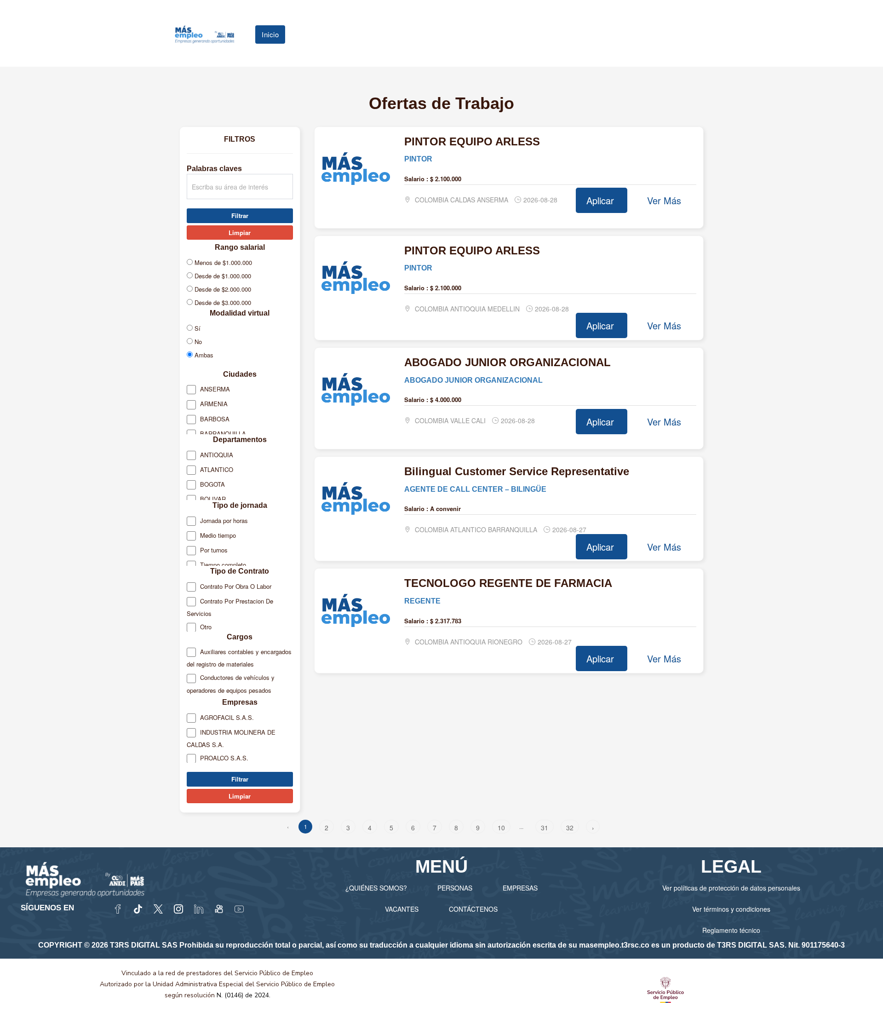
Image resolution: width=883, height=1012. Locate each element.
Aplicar (601, 200)
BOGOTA (211, 484)
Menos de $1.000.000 (222, 262)
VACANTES (402, 909)
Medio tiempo (217, 535)
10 (501, 827)
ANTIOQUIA (215, 454)
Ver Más (664, 200)
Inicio (270, 34)
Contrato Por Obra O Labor (234, 586)
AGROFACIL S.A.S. (226, 717)
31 (544, 827)
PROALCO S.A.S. (223, 757)
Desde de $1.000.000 (222, 275)
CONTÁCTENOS (473, 909)
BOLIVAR (212, 498)
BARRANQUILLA (222, 433)
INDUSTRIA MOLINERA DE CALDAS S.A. (231, 738)
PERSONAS (454, 887)
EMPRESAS (520, 887)
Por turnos (213, 550)
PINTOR (418, 159)
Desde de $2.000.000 (222, 289)
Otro (205, 626)
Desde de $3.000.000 (222, 302)
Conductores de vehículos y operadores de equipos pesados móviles (231, 689)
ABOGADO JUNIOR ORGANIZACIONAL (473, 380)
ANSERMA (214, 389)
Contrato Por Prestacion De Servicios (230, 607)
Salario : (416, 178)
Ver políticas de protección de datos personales (731, 887)
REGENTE (422, 601)
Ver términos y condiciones (731, 909)
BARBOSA (213, 418)
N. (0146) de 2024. (243, 995)
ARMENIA (213, 403)
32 (569, 827)
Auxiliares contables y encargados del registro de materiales (239, 657)
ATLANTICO (215, 469)
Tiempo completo (222, 564)
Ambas (203, 355)
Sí (197, 328)
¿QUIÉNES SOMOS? (376, 887)
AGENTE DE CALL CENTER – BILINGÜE (475, 489)
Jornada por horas (223, 520)
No (197, 341)
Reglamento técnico (731, 930)
